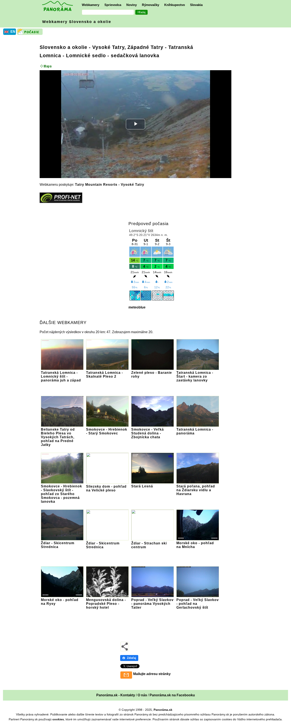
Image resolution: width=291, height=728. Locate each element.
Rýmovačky (150, 5)
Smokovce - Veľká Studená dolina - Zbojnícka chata (147, 433)
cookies (58, 719)
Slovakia (196, 5)
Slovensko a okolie (63, 47)
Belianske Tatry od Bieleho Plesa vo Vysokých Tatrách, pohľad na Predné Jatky (58, 437)
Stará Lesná (142, 486)
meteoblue (137, 307)
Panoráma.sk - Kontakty (115, 695)
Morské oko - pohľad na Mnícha (195, 545)
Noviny (131, 5)
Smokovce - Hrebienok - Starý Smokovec (106, 431)
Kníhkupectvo (174, 5)
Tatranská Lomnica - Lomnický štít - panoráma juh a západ (61, 376)
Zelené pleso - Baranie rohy (151, 374)
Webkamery (90, 5)
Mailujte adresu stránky (152, 674)
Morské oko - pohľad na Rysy (59, 601)
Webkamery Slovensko (76, 22)
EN (12, 31)
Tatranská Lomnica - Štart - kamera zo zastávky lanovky (194, 376)
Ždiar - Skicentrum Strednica (57, 545)
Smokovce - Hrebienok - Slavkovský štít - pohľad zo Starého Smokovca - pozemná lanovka (61, 493)
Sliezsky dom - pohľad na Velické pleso (106, 488)
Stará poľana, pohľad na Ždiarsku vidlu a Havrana (195, 490)
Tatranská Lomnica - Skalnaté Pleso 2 (104, 374)
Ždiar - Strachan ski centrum (149, 545)
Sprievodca (112, 5)
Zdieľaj (131, 657)
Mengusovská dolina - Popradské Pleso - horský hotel (106, 603)
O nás (142, 695)
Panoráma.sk (163, 709)
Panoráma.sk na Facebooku (172, 695)
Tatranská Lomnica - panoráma (194, 431)
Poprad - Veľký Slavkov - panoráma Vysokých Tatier (152, 603)
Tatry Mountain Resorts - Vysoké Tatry (109, 184)
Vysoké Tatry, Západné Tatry (127, 47)
